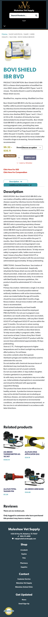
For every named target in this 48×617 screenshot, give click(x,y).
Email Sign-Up (24, 604)
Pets (24, 558)
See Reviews (10, 156)
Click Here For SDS (11, 169)
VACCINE (13, 37)
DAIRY (26, 34)
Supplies (24, 567)
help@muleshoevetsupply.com (25, 539)
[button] (24, 163)
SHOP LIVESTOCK (15, 34)
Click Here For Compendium (15, 172)
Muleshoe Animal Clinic (24, 587)
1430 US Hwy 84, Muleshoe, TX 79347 (24, 534)
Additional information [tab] (19, 185)
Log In (24, 20)
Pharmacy (24, 563)
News (24, 600)
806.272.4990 (25, 536)
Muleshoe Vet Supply (24, 583)
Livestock (24, 550)
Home (4, 34)
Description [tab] (14, 181)
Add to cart (30, 158)
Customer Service (24, 579)
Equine (24, 554)
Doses (19, 147)
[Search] (36, 15)
